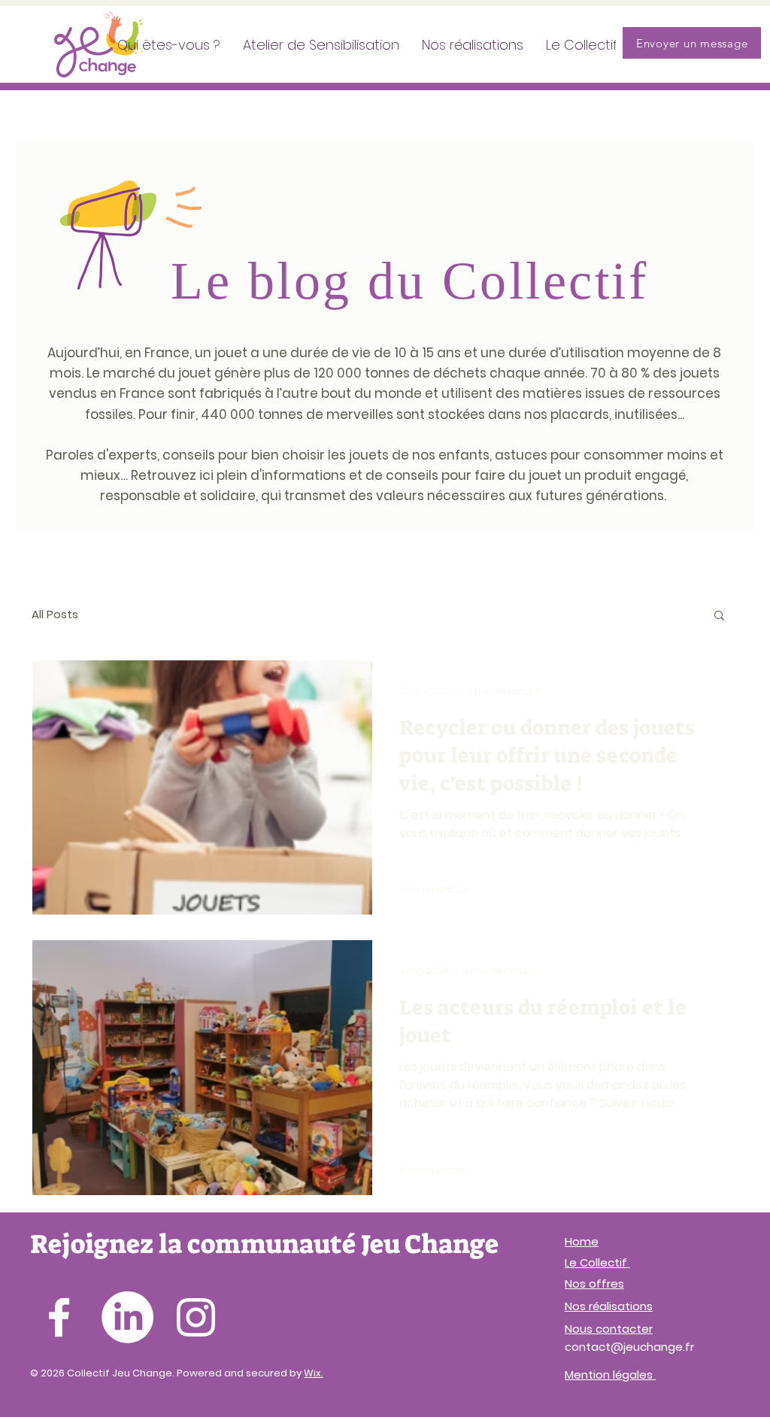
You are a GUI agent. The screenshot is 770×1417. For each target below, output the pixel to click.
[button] (719, 616)
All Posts (55, 614)
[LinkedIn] (127, 1317)
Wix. (313, 1373)
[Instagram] (196, 1317)
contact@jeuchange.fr (629, 1347)
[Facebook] (59, 1317)
